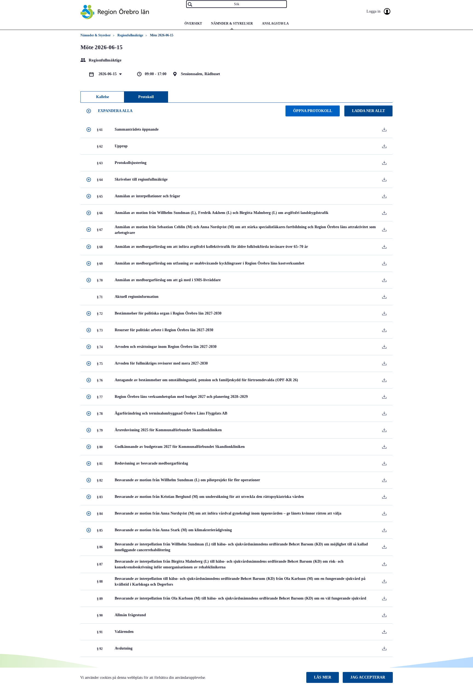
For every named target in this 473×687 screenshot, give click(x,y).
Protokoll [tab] (146, 97)
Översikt (193, 23)
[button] (110, 110)
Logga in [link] (374, 11)
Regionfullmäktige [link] (130, 35)
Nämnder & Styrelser (232, 23)
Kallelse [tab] (102, 97)
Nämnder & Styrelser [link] (95, 35)
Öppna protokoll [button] (312, 111)
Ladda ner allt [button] (368, 111)
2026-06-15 (108, 74)
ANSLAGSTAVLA (275, 23)
